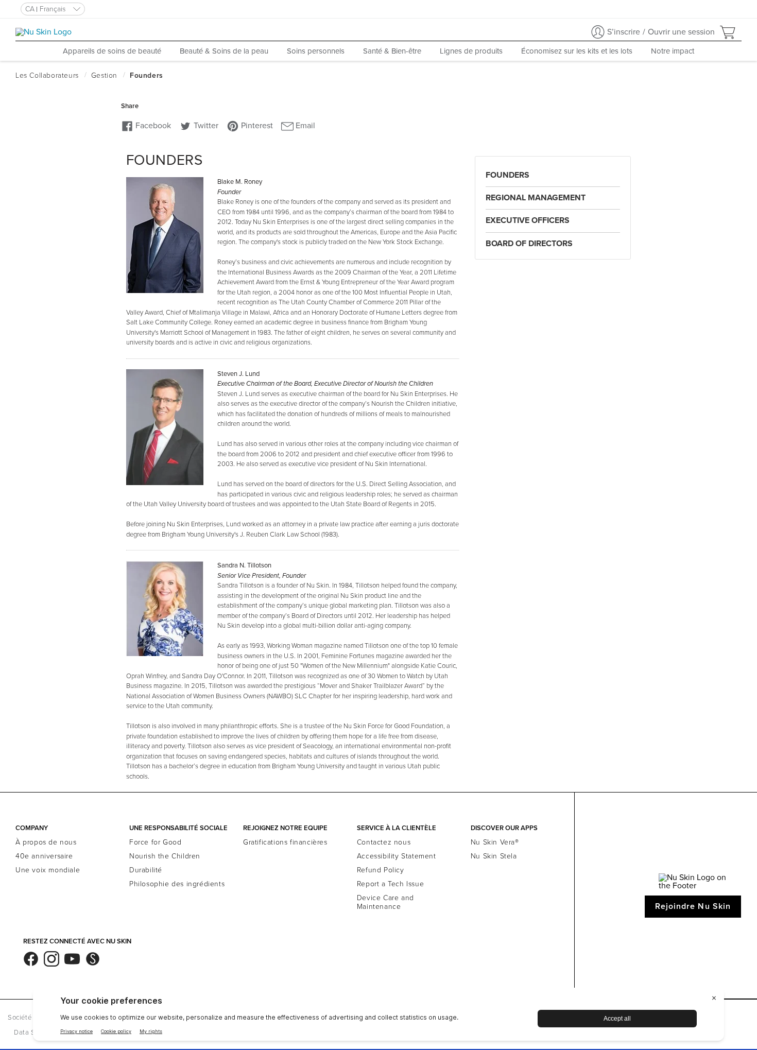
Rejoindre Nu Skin (693, 906)
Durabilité (145, 870)
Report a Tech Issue (390, 884)
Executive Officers (528, 220)
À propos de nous (46, 842)
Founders (507, 175)
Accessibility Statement (396, 856)
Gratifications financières (285, 842)
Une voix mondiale (47, 870)
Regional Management (536, 198)
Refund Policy (380, 870)
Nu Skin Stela (494, 856)
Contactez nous (383, 842)
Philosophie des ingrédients (177, 884)
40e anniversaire (44, 856)
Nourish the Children (164, 856)
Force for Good (155, 842)
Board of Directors (529, 243)
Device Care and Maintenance (385, 902)
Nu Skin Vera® (495, 842)
